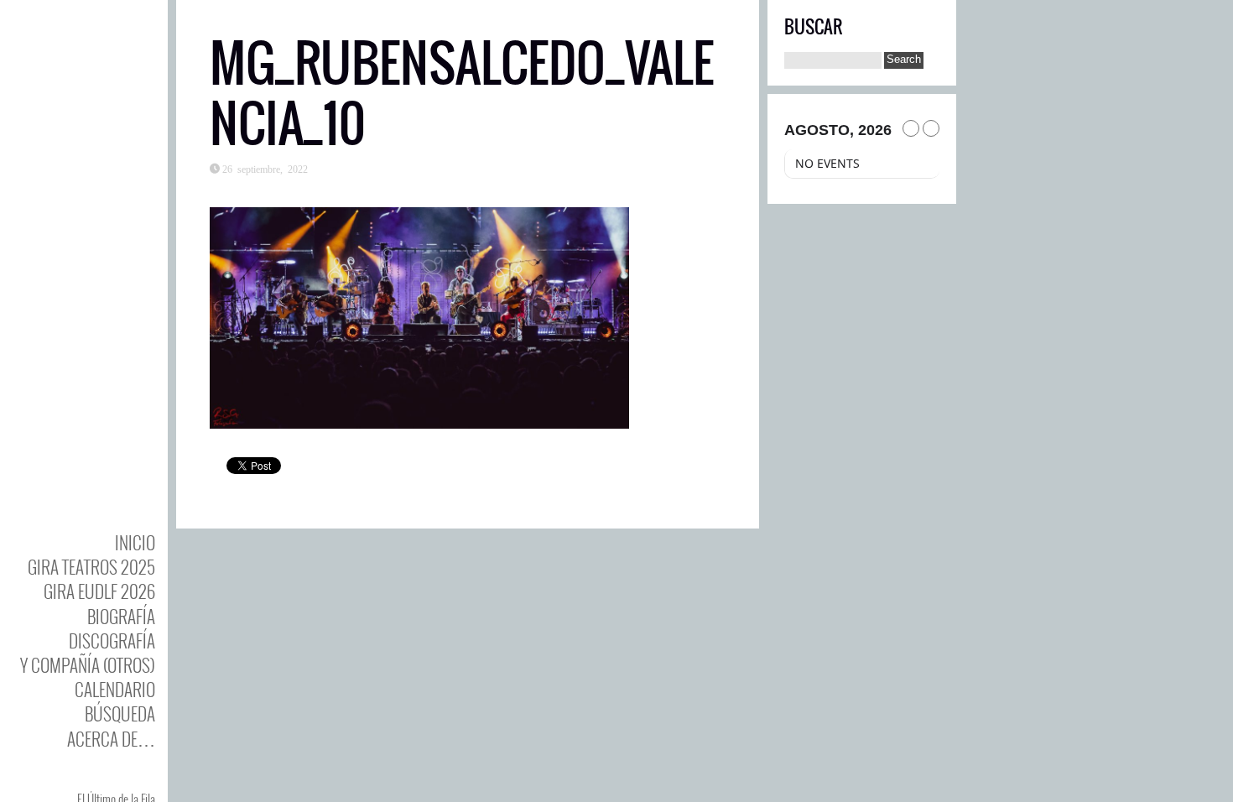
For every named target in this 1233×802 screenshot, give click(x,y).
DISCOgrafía (112, 641)
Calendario (115, 689)
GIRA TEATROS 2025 (91, 567)
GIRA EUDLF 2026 (99, 591)
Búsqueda (120, 713)
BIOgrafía (121, 616)
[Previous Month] (911, 128)
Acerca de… (111, 739)
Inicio (135, 542)
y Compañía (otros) (87, 665)
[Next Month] (931, 128)
